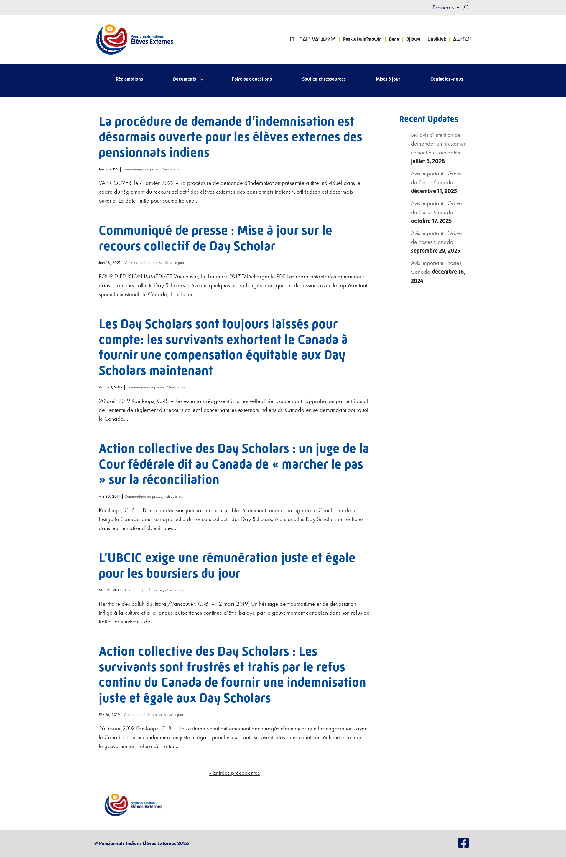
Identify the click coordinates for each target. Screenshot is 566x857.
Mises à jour (388, 79)
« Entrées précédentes (234, 772)
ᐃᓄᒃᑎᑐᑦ (462, 39)
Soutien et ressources (324, 79)
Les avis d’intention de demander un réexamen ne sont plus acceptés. (439, 143)
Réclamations (129, 79)
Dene (394, 39)
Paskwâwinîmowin (362, 39)
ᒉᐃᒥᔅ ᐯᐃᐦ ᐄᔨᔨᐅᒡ (318, 39)
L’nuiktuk (436, 39)
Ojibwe (413, 39)
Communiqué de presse (141, 169)
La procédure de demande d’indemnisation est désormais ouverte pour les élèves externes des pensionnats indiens (230, 137)
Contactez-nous (446, 79)
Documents (184, 79)
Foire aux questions (252, 79)
